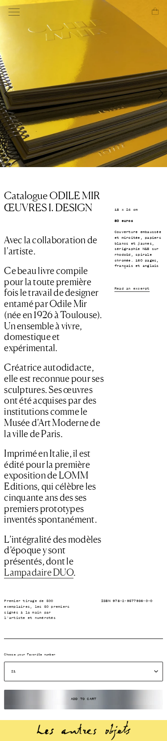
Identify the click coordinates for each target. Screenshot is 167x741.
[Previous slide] (42, 88)
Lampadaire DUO (38, 572)
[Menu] (14, 12)
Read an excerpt (132, 288)
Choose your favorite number (29, 654)
